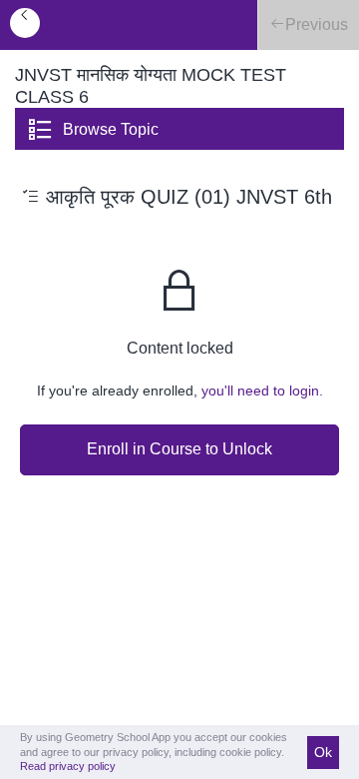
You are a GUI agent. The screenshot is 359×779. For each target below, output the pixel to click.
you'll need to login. (262, 390)
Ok (323, 752)
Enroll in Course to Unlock (179, 448)
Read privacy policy (68, 766)
